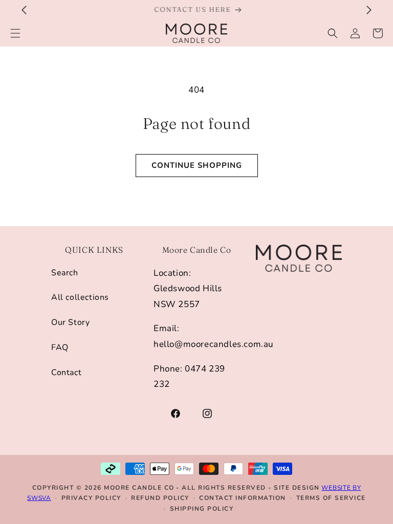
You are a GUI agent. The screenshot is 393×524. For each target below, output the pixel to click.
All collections (80, 297)
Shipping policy (202, 509)
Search (64, 272)
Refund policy (160, 498)
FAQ (60, 347)
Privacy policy (91, 498)
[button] (332, 33)
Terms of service (331, 498)
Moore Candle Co (139, 488)
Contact (66, 372)
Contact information (242, 498)
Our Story (70, 322)
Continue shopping (196, 165)
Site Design (297, 488)
